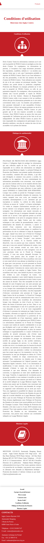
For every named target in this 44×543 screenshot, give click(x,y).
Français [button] (37, 4)
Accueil (22, 489)
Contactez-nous (22, 497)
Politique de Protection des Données (22, 506)
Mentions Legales (22, 508)
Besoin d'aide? (22, 500)
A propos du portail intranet (22, 492)
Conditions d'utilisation (22, 503)
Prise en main (22, 495)
